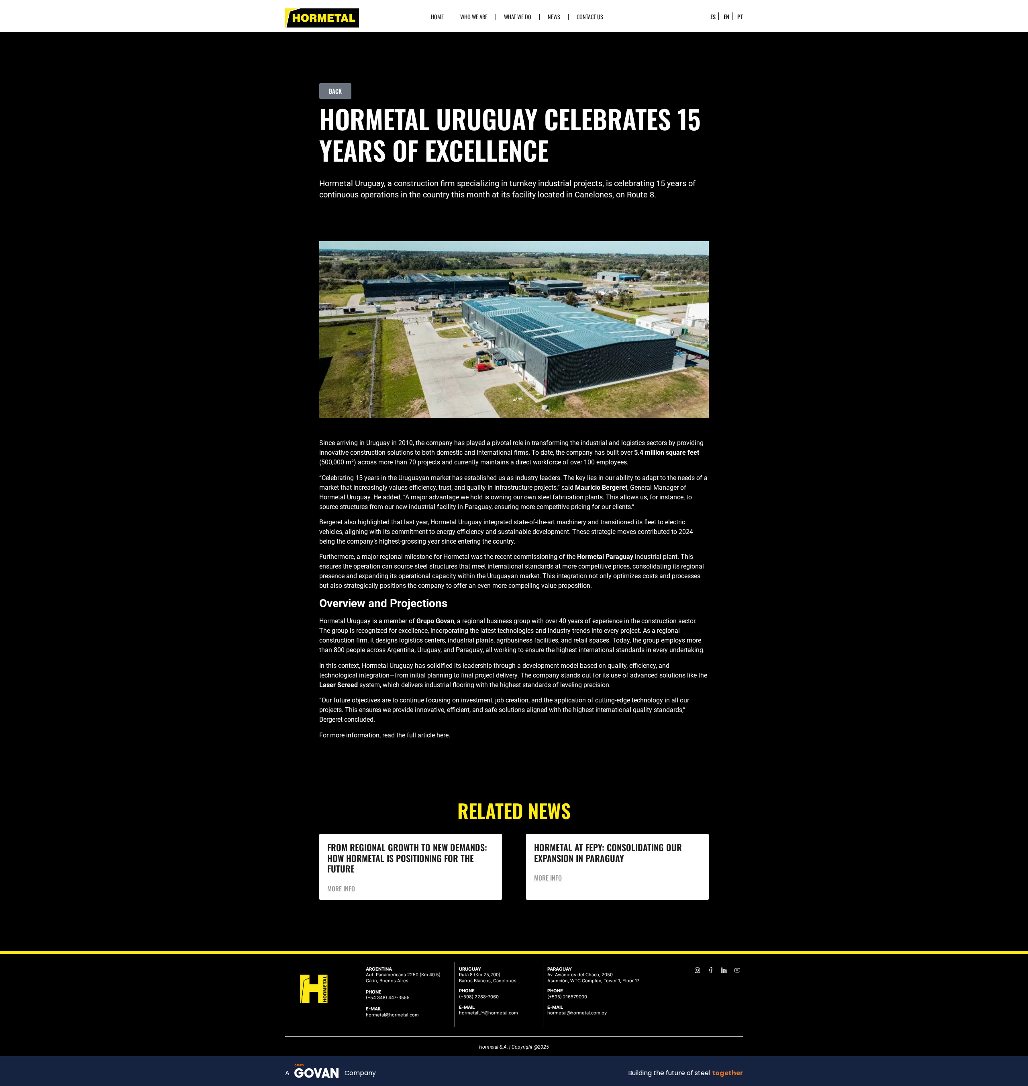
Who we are (473, 16)
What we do (517, 16)
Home (437, 16)
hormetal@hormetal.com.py (577, 1013)
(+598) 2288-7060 (479, 997)
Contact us (590, 16)
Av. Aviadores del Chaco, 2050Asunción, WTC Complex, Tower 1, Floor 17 (593, 977)
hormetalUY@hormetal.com (488, 1013)
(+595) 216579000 (567, 997)
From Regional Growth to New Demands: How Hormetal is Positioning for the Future (407, 858)
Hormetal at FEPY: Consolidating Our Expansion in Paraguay (608, 852)
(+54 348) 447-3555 (388, 997)
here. (443, 735)
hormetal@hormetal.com (392, 1015)
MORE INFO (341, 888)
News (554, 16)
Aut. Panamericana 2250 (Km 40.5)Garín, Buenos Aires (403, 977)
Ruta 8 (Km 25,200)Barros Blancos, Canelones (487, 977)
